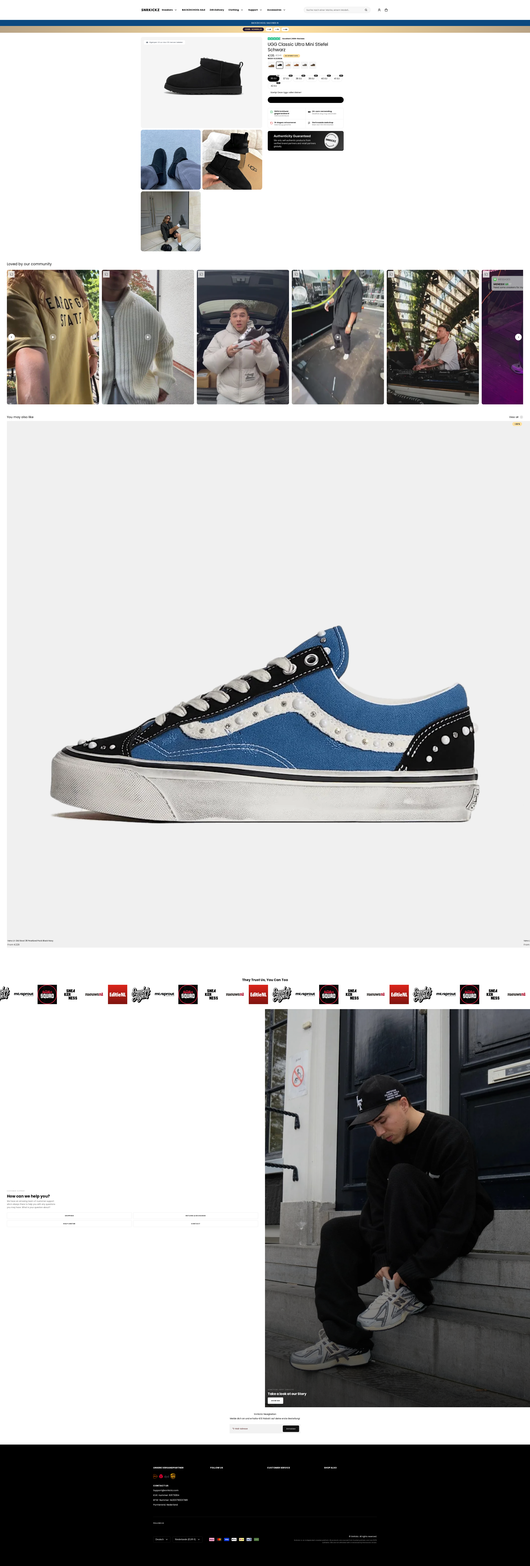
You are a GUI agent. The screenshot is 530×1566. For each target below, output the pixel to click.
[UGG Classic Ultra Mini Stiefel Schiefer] (312, 65)
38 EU (300, 77)
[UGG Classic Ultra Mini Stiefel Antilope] (271, 65)
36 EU (275, 77)
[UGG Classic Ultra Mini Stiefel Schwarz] (279, 65)
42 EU (275, 85)
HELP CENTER (69, 1224)
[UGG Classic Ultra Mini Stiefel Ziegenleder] (304, 65)
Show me (275, 1401)
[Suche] (366, 10)
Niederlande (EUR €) (185, 1539)
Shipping (69, 1216)
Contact (195, 1224)
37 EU (287, 77)
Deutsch (160, 1539)
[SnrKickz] (150, 10)
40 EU (325, 77)
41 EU (338, 77)
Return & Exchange (196, 1216)
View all (513, 417)
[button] (386, 10)
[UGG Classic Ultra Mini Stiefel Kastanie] (296, 65)
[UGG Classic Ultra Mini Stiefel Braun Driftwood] (288, 65)
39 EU (312, 77)
